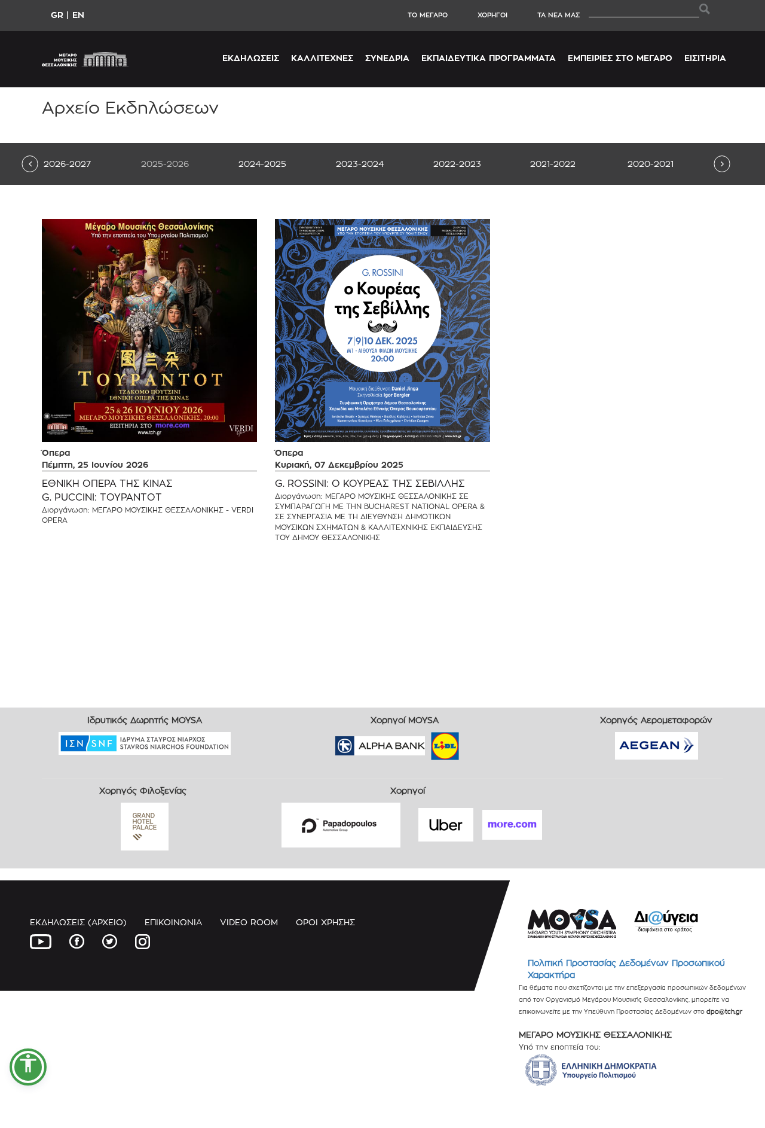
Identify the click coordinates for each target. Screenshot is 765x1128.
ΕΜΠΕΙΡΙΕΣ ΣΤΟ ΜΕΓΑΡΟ (620, 57)
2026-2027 (67, 163)
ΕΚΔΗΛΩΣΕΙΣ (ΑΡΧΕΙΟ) (78, 921)
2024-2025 (262, 163)
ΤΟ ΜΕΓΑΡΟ (428, 15)
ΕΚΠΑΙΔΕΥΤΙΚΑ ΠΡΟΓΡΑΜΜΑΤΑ (488, 57)
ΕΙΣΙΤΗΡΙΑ (705, 57)
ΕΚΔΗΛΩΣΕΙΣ (250, 57)
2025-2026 (165, 163)
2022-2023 (457, 163)
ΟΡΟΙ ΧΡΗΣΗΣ (325, 921)
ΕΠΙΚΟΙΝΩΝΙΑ (173, 921)
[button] (28, 1067)
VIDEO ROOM (249, 921)
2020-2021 (651, 163)
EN (78, 14)
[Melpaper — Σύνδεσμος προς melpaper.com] (480, 741)
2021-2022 (553, 163)
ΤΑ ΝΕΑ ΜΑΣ (558, 15)
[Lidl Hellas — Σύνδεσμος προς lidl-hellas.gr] (428, 741)
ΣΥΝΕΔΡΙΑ (387, 57)
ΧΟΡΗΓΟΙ (492, 15)
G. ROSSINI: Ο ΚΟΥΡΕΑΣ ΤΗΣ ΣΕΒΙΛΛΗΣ (370, 483)
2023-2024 (360, 163)
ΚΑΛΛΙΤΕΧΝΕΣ (322, 57)
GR (57, 14)
